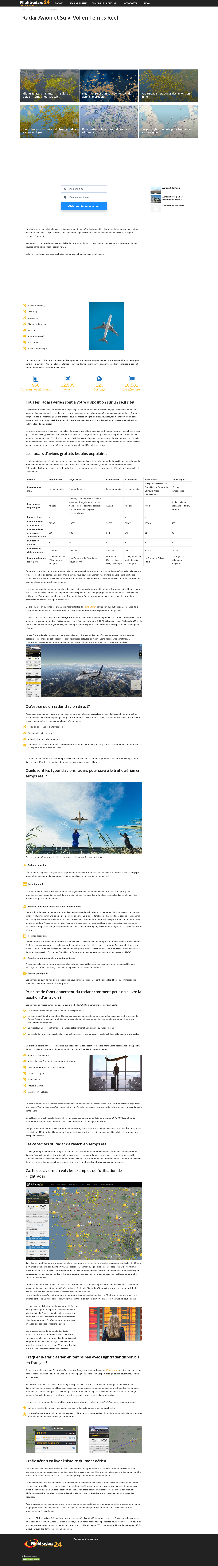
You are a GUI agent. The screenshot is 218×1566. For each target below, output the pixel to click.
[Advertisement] (109, 45)
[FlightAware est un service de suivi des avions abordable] (109, 88)
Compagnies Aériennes (104, 3)
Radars (59, 3)
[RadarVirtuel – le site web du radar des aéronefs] (109, 124)
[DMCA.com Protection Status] (45, 1559)
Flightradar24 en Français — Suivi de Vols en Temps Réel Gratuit (46, 95)
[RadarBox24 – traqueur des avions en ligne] (168, 88)
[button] (193, 3)
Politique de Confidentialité (85, 1539)
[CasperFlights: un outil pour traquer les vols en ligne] (168, 124)
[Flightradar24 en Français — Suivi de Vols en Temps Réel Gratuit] (49, 88)
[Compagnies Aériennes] (156, 208)
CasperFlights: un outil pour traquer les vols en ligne (166, 130)
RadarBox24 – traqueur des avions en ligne (165, 95)
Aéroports (130, 3)
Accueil (24, 10)
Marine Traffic (78, 3)
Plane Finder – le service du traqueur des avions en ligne (49, 130)
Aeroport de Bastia (171, 188)
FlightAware (111, 1370)
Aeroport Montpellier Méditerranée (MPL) (172, 198)
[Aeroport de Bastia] (156, 190)
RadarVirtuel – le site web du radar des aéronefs (107, 130)
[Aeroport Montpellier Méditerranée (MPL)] (156, 199)
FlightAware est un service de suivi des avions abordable (107, 95)
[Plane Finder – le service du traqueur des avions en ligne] (49, 124)
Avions (148, 3)
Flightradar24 (90, 607)
